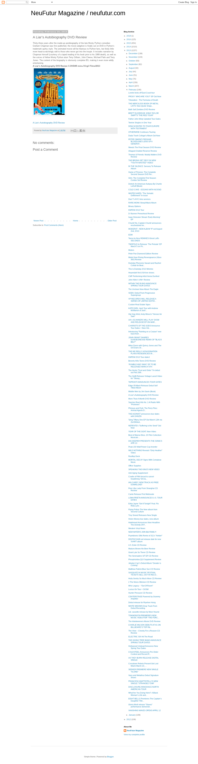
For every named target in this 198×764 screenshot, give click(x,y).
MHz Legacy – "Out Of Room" (140, 586)
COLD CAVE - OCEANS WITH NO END (144, 190)
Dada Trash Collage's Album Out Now (144, 136)
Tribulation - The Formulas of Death (143, 100)
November (133, 57)
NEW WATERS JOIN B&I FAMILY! (142, 532)
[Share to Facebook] (80, 130)
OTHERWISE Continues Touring (141, 132)
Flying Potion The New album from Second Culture (142, 510)
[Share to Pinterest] (83, 130)
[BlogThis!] (75, 130)
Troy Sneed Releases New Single (142, 515)
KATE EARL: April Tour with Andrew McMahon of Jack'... (143, 309)
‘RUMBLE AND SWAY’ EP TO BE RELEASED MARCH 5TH (142, 365)
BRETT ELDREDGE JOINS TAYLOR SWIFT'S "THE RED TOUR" (143, 114)
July (131, 72)
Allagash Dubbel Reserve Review (142, 151)
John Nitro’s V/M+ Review (139, 280)
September (133, 64)
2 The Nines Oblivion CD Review (142, 582)
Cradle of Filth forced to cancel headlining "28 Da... (141, 478)
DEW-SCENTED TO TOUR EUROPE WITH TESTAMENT (143, 127)
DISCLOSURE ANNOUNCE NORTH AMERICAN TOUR (143, 688)
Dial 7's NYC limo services (139, 199)
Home (75, 221)
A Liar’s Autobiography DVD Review (49, 123)
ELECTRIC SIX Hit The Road (140, 637)
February (133, 90)
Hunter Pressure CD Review (140, 593)
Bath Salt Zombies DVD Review (141, 109)
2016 (129, 39)
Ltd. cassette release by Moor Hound (143, 612)
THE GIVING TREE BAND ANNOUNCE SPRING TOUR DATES (144, 641)
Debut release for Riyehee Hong (142, 602)
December (133, 53)
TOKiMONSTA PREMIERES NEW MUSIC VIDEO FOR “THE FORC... (143, 616)
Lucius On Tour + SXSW (138, 589)
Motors (131, 250)
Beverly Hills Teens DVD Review (142, 361)
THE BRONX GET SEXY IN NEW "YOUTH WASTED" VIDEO (142, 161)
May (131, 79)
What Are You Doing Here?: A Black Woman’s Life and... (143, 694)
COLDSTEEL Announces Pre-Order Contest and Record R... (143, 653)
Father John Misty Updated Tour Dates (144, 119)
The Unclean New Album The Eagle (143, 289)
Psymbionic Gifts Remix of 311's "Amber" (145, 536)
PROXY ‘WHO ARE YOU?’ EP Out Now (144, 96)
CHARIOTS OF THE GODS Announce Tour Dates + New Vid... (144, 327)
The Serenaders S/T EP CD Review (143, 556)
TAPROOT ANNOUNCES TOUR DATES (145, 382)
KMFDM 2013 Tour (136, 210)
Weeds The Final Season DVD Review (144, 147)
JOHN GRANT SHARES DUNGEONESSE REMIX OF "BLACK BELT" (145, 339)
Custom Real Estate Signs (139, 304)
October (132, 61)
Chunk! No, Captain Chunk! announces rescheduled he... (144, 224)
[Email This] (72, 130)
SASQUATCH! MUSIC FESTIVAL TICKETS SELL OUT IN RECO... (142, 574)
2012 (129, 719)
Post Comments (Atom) (54, 225)
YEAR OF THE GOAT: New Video (142, 431)
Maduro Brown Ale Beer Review (141, 549)
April (131, 82)
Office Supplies (134, 466)
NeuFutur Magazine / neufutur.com (78, 13)
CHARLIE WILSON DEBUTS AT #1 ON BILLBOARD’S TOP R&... (144, 626)
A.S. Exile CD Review (137, 545)
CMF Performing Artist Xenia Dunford (143, 276)
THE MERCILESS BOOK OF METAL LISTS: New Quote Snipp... (143, 105)
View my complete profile (134, 735)
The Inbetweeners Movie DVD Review (144, 621)
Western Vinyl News (136, 528)
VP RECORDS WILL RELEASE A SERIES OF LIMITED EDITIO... (142, 300)
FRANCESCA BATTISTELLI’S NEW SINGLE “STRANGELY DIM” (143, 682)
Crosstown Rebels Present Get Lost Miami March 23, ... (143, 665)
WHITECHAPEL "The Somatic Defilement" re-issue (140, 194)
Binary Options (134, 206)
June (131, 75)
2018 (129, 36)
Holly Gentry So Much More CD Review (144, 578)
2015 (129, 43)
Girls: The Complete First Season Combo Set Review (142, 179)
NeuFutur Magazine (135, 731)
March (131, 86)
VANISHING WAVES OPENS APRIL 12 (144, 710)
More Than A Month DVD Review (142, 399)
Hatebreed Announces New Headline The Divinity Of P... (144, 523)
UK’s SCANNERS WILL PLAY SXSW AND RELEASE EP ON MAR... (143, 321)
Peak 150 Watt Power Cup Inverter (142, 447)
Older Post (112, 221)
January (132, 715)
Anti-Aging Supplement (138, 473)
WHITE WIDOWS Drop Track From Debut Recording (142, 607)
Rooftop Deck (134, 456)
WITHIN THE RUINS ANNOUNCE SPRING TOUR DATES (142, 284)
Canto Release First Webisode (141, 494)
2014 (129, 47)
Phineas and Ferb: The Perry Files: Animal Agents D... (142, 409)
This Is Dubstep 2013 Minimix (140, 269)
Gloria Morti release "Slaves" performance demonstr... (140, 706)
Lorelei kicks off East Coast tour (141, 93)
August (132, 68)
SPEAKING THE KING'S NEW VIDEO (143, 469)
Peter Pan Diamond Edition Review (143, 254)
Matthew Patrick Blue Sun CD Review (144, 569)
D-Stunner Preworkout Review (141, 214)
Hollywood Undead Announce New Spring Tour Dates (143, 647)
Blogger (110, 757)
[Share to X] (78, 130)
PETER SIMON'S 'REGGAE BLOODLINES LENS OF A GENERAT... (140, 141)
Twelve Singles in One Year (139, 123)
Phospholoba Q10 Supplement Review (144, 559)
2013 (129, 50)
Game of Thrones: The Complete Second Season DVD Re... (142, 173)
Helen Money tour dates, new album (143, 519)
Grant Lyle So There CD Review (141, 552)
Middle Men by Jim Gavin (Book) (142, 391)
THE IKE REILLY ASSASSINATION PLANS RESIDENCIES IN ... (142, 352)
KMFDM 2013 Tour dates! (139, 357)
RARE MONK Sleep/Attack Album (142, 203)
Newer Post (38, 221)
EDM (130, 235)
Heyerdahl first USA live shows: (141, 273)
